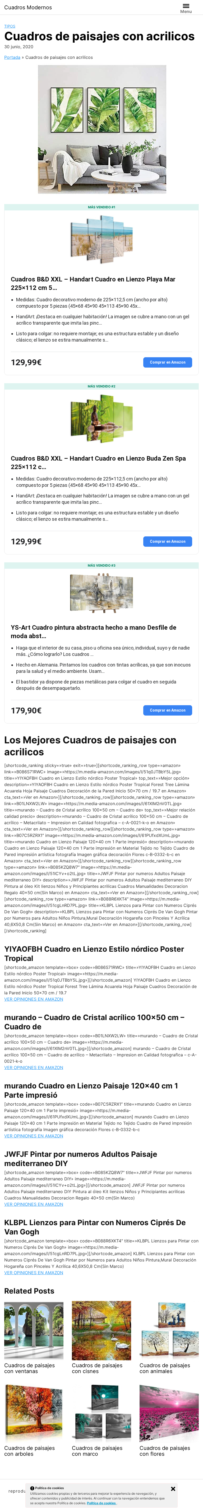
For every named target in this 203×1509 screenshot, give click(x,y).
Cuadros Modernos (28, 7)
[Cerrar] (173, 1489)
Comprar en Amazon (168, 362)
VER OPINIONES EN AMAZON (33, 999)
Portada (12, 57)
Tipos (9, 26)
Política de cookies (102, 1503)
